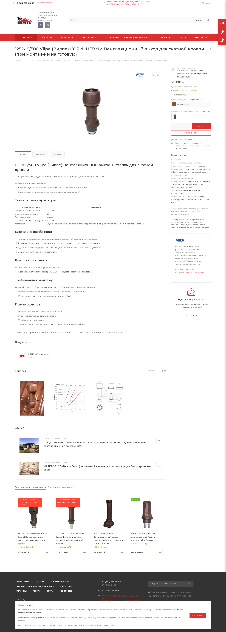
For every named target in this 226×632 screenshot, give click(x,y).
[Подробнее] (158, 440)
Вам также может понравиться (30, 487)
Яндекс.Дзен (47, 25)
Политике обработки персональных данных (56, 625)
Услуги (37, 591)
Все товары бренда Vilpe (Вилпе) (189, 273)
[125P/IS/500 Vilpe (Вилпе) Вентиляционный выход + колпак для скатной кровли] (32, 398)
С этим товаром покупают (61, 487)
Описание (23, 154)
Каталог (40, 581)
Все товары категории (185, 269)
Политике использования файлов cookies (96, 625)
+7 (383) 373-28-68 (25, 3)
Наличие (57, 154)
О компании (22, 581)
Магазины (21, 591)
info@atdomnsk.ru (111, 590)
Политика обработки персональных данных (173, 592)
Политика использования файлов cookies (172, 596)
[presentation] (15, 527)
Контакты (66, 591)
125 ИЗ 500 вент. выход (39, 354)
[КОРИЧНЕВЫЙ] (90, 110)
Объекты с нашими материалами (34, 586)
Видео (40, 154)
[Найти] (208, 20)
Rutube (40, 25)
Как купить (66, 586)
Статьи (50, 591)
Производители (60, 581)
